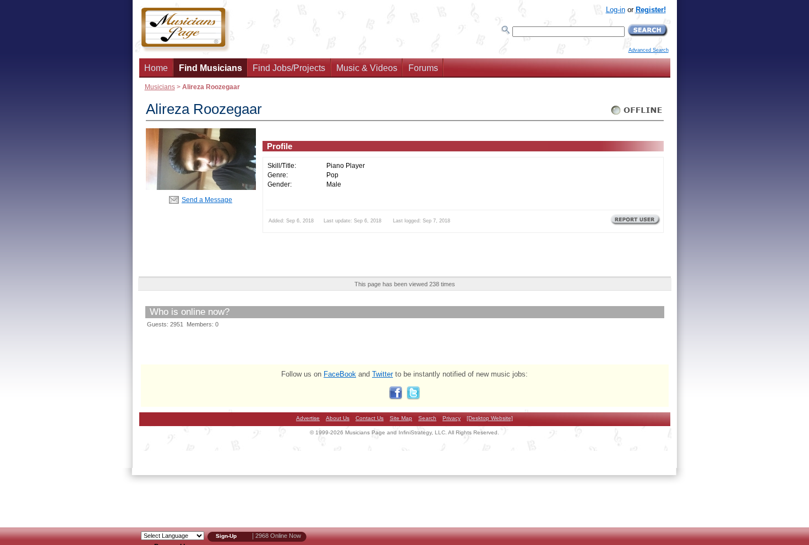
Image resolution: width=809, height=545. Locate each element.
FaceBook (340, 374)
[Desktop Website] (490, 418)
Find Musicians (210, 68)
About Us (337, 418)
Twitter (382, 374)
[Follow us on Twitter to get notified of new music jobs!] (413, 397)
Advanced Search (648, 50)
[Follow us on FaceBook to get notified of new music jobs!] (395, 397)
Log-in (615, 10)
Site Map (401, 418)
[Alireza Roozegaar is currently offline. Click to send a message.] (637, 115)
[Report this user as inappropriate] (635, 224)
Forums (423, 68)
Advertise (308, 418)
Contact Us (370, 418)
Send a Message (207, 199)
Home (156, 68)
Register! (651, 10)
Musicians (160, 86)
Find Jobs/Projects (289, 68)
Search (427, 418)
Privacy (451, 418)
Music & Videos (366, 68)
